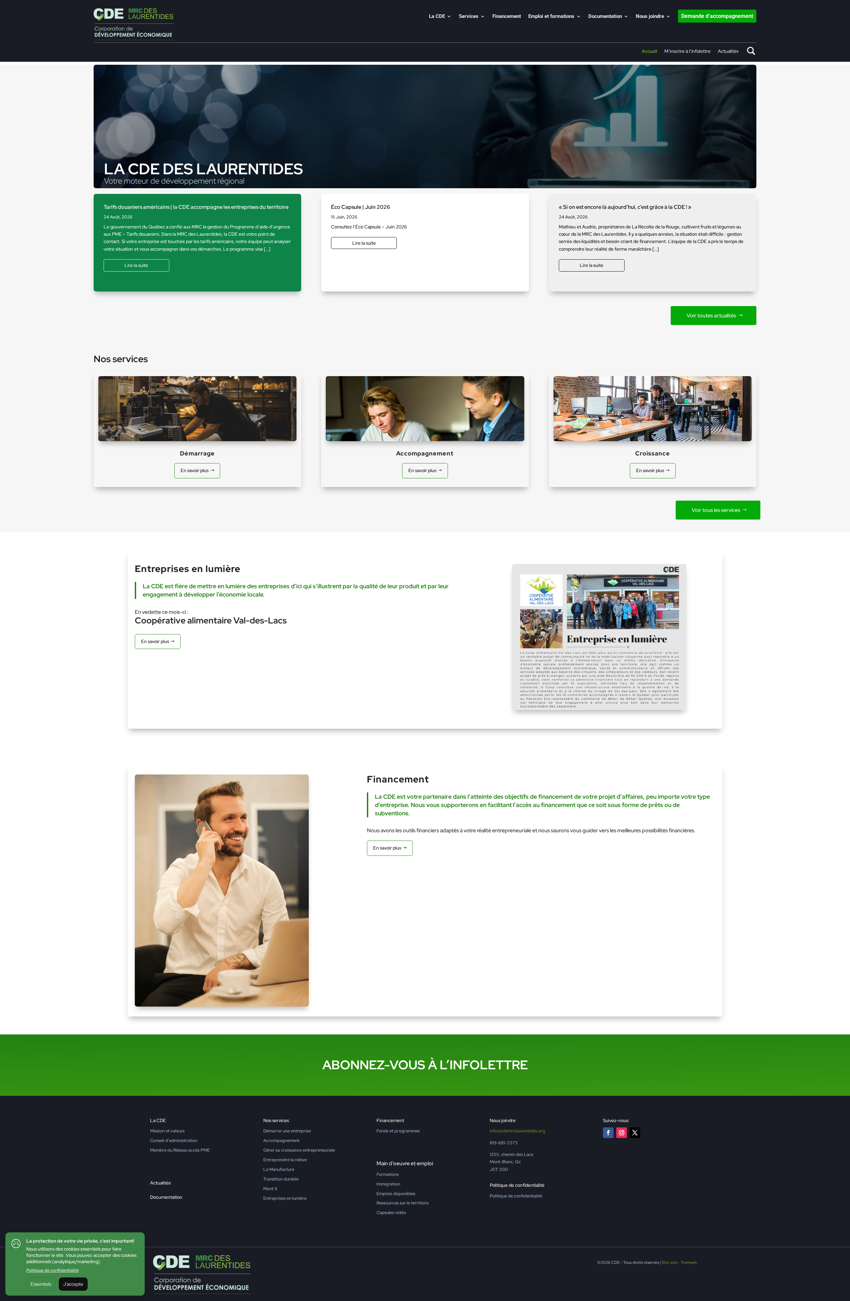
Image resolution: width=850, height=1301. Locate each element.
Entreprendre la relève (285, 1160)
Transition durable (280, 1179)
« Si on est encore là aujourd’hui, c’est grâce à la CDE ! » (625, 206)
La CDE (437, 16)
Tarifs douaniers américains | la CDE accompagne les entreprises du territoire (196, 206)
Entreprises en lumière (284, 1198)
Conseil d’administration (173, 1140)
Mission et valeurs (167, 1131)
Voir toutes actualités (711, 315)
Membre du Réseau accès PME (180, 1150)
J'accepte (73, 1284)
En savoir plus (195, 470)
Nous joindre (650, 16)
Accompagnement (281, 1140)
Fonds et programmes (398, 1131)
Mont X (270, 1188)
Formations (388, 1174)
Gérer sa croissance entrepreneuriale (299, 1150)
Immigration (388, 1184)
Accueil (649, 51)
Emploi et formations (551, 16)
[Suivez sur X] (635, 1132)
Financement (506, 16)
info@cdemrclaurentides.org (517, 1131)
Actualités (728, 51)
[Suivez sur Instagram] (621, 1132)
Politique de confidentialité (52, 1270)
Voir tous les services (716, 510)
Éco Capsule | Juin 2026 (360, 206)
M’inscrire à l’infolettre (687, 51)
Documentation (605, 16)
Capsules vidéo (391, 1212)
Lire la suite (136, 265)
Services (468, 16)
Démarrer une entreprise (287, 1131)
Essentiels (41, 1284)
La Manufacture (278, 1169)
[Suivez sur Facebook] (608, 1132)
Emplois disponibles (396, 1193)
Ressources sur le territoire (403, 1203)
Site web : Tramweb (679, 1262)
